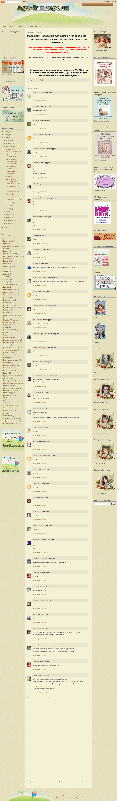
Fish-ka (35, 469)
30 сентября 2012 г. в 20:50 (40, 566)
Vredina (36, 441)
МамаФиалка (38, 539)
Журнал (6, 277)
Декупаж (6, 269)
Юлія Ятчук (37, 184)
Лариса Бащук (38, 455)
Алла (35, 497)
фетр (5, 413)
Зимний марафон (9, 284)
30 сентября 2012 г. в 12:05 (40, 192)
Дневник (6, 274)
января (8, 223)
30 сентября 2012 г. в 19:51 (40, 505)
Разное (5, 373)
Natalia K (36, 361)
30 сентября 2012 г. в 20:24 (40, 533)
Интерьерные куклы (10, 295)
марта (8, 218)
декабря (9, 140)
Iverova (35, 675)
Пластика (6, 363)
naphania (36, 572)
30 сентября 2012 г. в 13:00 (40, 243)
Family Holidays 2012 (10, 423)
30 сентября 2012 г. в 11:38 (40, 128)
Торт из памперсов (9, 405)
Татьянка (36, 216)
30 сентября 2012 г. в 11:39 (40, 143)
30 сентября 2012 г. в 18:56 (40, 477)
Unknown (36, 483)
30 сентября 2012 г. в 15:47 (40, 327)
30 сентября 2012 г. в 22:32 (40, 594)
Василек (36, 120)
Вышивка (6, 261)
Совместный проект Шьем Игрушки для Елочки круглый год (12, 390)
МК (4, 332)
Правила (20, 26)
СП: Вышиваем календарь (12, 398)
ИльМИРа (36, 600)
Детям (5, 271)
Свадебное (7, 378)
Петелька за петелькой (11, 360)
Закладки (6, 282)
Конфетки (6, 310)
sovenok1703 (38, 92)
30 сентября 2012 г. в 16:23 (40, 341)
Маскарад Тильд (9, 330)
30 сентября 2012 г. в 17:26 (40, 435)
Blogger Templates (61, 798)
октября (9, 146)
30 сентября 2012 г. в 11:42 (40, 157)
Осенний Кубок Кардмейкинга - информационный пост (14, 189)
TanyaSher (37, 319)
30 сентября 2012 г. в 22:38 (40, 608)
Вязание (6, 264)
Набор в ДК (10, 194)
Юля (34, 408)
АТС (4, 238)
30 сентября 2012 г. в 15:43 (40, 313)
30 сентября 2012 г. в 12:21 (40, 210)
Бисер (5, 244)
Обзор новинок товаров (11, 347)
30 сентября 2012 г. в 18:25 (40, 463)
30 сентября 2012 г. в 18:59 (40, 491)
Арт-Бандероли (69, 796)
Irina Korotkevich (39, 375)
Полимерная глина (9, 365)
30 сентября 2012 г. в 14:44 (40, 285)
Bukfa (35, 427)
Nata (34, 586)
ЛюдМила (36, 106)
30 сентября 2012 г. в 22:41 (40, 622)
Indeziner (64, 800)
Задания (6, 279)
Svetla (35, 614)
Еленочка (36, 511)
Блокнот (6, 251)
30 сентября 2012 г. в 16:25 (40, 369)
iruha (35, 392)
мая (7, 212)
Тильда (5, 403)
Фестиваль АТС (8, 410)
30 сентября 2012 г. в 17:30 (40, 449)
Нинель (36, 162)
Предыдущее (86, 781)
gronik (35, 291)
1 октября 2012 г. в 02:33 (40, 693)
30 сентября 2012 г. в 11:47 (40, 178)
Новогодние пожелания (11, 340)
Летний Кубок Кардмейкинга (13, 315)
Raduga (36, 263)
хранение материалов (10, 418)
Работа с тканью (9, 370)
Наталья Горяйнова (40, 333)
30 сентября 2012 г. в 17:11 (40, 402)
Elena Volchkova (39, 645)
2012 (6, 137)
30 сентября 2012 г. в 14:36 (40, 271)
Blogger (83, 796)
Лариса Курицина (39, 347)
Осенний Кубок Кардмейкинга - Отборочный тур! (12, 181)
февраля (9, 221)
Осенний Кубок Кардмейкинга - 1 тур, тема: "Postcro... (14, 161)
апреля (8, 215)
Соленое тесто (8, 395)
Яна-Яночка (37, 134)
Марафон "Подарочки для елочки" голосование (13, 154)
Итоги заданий (8, 297)
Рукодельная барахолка (34, 26)
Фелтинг (6, 408)
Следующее (31, 781)
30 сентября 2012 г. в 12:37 (40, 229)
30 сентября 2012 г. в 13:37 (40, 257)
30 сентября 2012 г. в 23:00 (40, 669)
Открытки (6, 357)
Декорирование (8, 266)
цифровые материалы (11, 421)
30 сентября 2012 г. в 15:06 (40, 299)
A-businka (36, 249)
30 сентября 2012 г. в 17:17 (40, 421)
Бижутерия (7, 241)
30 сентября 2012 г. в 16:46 (40, 386)
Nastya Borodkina (39, 558)
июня (8, 209)
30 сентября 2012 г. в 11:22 (40, 100)
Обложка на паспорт (10, 350)
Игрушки (6, 287)
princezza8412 (38, 198)
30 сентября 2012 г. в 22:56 (40, 639)
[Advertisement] (44, 763)
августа (9, 203)
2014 (6, 132)
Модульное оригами (10, 335)
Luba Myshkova (39, 148)
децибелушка (38, 525)
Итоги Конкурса (8, 300)
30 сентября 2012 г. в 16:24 (40, 355)
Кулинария (7, 312)
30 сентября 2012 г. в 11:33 (40, 114)
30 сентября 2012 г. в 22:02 (40, 580)
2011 (6, 227)
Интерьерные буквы (10, 290)
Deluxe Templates (76, 798)
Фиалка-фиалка (38, 305)
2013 (6, 135)
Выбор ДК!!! (10, 176)
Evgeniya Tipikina (39, 277)
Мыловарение (8, 337)
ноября (8, 143)
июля (8, 206)
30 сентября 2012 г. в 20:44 (40, 552)
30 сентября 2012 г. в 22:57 (40, 655)
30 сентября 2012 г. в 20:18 (40, 519)
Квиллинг (6, 302)
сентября (9, 149)
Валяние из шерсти (10, 253)
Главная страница (9, 26)
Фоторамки (7, 416)
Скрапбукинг (7, 381)
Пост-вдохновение (9, 368)
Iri (34, 235)
